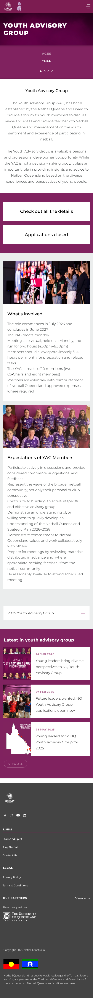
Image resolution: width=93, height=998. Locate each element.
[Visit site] (23, 920)
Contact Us (10, 855)
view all (15, 764)
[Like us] (5, 816)
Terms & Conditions (15, 885)
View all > (82, 898)
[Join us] (24, 816)
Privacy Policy (12, 877)
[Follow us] (11, 816)
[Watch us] (18, 816)
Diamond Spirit (12, 839)
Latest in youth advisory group (39, 640)
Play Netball (10, 847)
